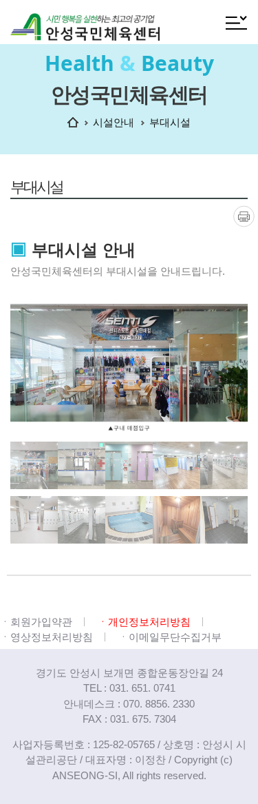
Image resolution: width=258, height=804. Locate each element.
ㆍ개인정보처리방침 (144, 622)
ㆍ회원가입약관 (36, 622)
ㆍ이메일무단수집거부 (170, 637)
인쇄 (244, 215)
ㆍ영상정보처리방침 (46, 637)
